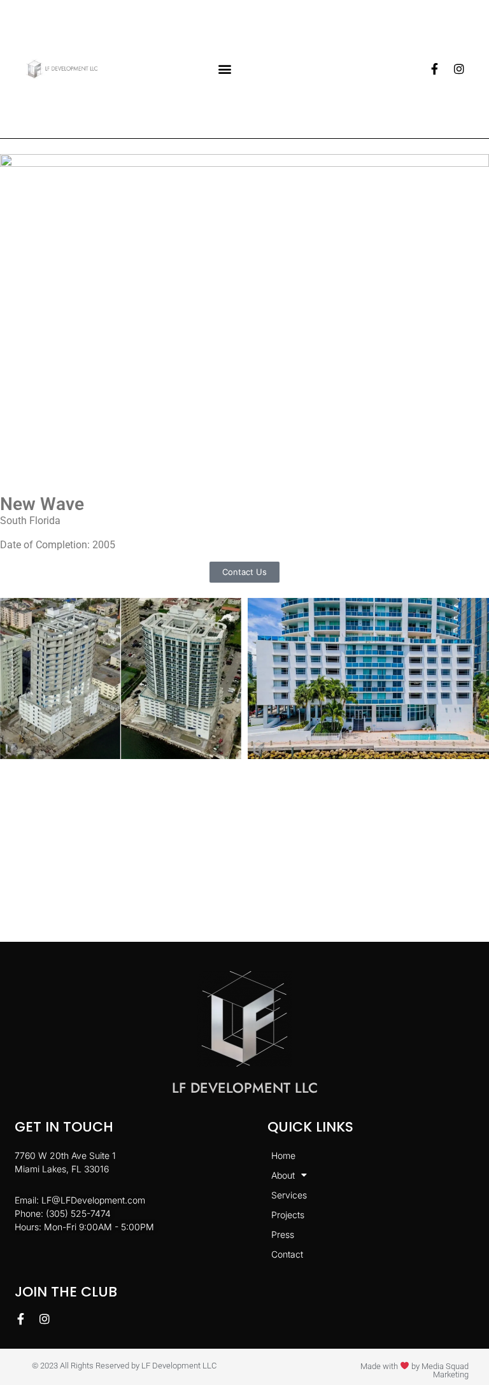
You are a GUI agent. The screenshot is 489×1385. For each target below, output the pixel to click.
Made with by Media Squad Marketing (414, 1370)
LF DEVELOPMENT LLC (245, 1087)
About (283, 1175)
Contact (287, 1254)
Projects (287, 1214)
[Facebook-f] (435, 69)
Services (289, 1195)
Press (282, 1234)
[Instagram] (459, 69)
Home (283, 1155)
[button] (225, 69)
